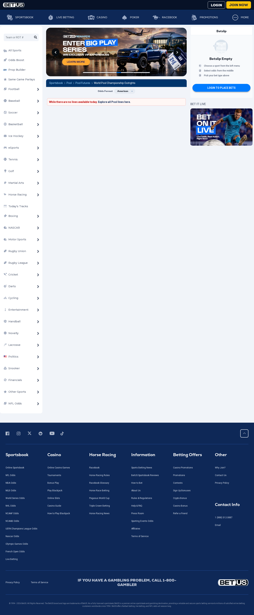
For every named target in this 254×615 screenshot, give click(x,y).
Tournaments (54, 475)
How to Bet (136, 483)
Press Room (137, 513)
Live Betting (65, 17)
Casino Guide (54, 506)
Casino (102, 17)
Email (218, 525)
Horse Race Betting (99, 490)
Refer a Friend (180, 513)
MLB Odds (11, 490)
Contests (178, 483)
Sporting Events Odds (142, 521)
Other (221, 454)
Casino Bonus (180, 506)
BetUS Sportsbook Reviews (145, 475)
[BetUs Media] (8, 433)
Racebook (169, 17)
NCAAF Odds (12, 513)
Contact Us (220, 475)
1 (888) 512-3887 (223, 517)
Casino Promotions (183, 467)
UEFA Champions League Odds (21, 528)
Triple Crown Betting (99, 506)
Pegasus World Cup (99, 498)
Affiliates (135, 528)
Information (143, 454)
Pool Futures (82, 82)
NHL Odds (11, 506)
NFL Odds (10, 475)
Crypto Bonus (180, 498)
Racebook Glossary (99, 483)
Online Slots (53, 498)
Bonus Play (53, 483)
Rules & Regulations (141, 498)
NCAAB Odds (12, 521)
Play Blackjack (54, 490)
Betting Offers (187, 454)
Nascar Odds (12, 536)
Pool (69, 82)
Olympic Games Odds (17, 544)
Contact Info (227, 504)
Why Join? (220, 467)
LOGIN (216, 5)
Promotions (209, 17)
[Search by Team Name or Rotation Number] (35, 37)
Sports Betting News (141, 467)
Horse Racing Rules (99, 475)
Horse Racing (102, 454)
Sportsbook (24, 17)
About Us (136, 490)
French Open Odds (15, 551)
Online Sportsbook (15, 467)
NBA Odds (11, 483)
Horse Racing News (99, 513)
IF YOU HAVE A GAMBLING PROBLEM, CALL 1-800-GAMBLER (127, 582)
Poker (134, 17)
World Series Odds (15, 498)
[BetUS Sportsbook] (13, 5)
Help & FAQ (136, 506)
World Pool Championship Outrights (114, 82)
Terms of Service (140, 536)
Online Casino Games (58, 467)
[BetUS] (220, 582)
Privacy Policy (222, 483)
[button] (56, 52)
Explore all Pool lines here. (114, 101)
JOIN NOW (238, 5)
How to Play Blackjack (58, 513)
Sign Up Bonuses (182, 490)
